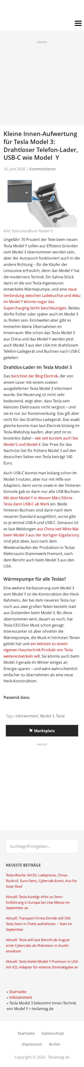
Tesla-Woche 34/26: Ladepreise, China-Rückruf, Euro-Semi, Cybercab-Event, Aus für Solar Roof (41, 881)
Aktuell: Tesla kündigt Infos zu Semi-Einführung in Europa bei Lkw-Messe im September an (38, 902)
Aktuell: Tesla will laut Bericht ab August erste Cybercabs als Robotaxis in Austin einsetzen (38, 945)
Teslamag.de (42, 10)
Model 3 (47, 716)
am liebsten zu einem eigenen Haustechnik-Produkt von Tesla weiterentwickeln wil (38, 650)
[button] (42, 23)
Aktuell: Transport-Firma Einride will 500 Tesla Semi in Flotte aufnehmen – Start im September (39, 924)
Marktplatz (44, 730)
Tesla (60, 716)
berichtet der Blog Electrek (34, 376)
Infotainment (26, 716)
